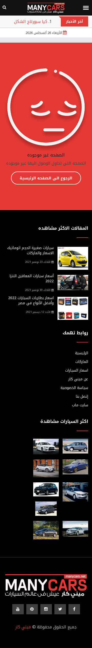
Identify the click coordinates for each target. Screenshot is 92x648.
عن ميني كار (78, 379)
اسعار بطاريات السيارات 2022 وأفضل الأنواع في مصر (31, 301)
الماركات (81, 362)
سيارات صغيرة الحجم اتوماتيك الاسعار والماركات (30, 250)
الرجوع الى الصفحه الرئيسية (46, 178)
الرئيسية (81, 353)
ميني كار (23, 627)
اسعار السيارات (76, 371)
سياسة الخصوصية (74, 388)
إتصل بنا (82, 397)
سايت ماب (80, 405)
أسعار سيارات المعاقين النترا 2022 (31, 279)
